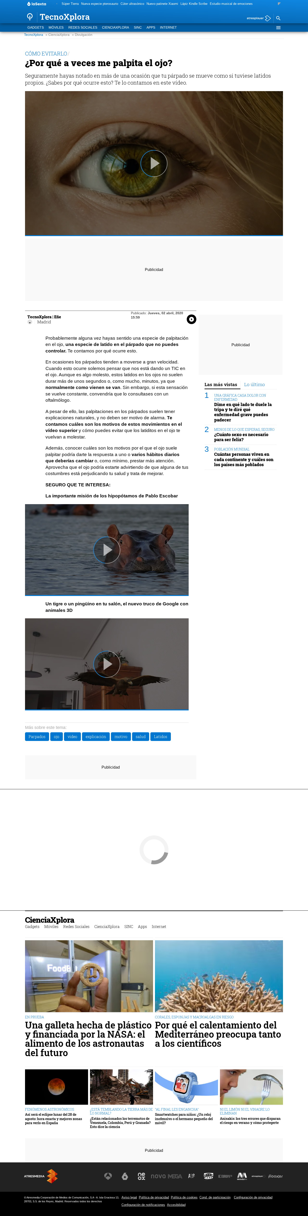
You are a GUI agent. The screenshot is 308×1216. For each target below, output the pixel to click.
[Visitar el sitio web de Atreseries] (192, 1176)
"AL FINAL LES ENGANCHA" (177, 1109)
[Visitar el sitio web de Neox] (141, 1176)
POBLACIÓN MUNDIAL (232, 449)
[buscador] (278, 18)
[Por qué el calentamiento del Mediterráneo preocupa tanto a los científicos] (219, 976)
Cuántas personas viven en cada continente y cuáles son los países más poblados (243, 459)
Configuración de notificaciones (143, 1205)
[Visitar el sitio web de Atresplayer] (259, 1176)
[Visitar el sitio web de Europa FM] (225, 1176)
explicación (96, 736)
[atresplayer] (257, 18)
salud (141, 736)
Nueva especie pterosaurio (99, 4)
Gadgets (35, 27)
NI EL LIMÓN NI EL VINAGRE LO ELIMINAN (245, 1111)
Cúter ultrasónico (132, 4)
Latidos (160, 736)
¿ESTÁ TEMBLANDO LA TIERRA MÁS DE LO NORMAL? (121, 1111)
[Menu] (278, 27)
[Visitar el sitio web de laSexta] (125, 1176)
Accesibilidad (176, 1205)
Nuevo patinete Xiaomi (162, 4)
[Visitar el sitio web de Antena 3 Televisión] (108, 1176)
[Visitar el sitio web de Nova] (158, 1176)
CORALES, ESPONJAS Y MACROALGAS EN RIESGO (194, 1017)
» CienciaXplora (57, 35)
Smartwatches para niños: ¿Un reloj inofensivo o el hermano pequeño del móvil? (184, 1118)
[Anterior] (56, 4)
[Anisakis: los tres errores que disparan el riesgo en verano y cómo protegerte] (251, 1087)
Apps (151, 27)
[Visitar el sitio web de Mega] (175, 1176)
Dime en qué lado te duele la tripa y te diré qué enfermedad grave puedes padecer (243, 412)
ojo (56, 736)
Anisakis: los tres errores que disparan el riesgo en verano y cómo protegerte (250, 1120)
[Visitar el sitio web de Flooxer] (275, 1176)
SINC (138, 27)
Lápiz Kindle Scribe (193, 4)
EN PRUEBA (34, 1017)
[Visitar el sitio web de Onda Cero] (208, 1176)
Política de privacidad (154, 1197)
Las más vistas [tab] (221, 384)
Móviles (56, 27)
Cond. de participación (215, 1197)
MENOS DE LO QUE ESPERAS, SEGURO (244, 429)
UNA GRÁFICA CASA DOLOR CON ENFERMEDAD (240, 397)
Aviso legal (129, 1197)
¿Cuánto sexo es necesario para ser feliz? (241, 437)
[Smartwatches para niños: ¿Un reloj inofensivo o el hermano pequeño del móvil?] (186, 1087)
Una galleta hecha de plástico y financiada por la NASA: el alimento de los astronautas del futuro (88, 1038)
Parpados (37, 736)
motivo (121, 736)
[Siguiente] (279, 4)
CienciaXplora (115, 27)
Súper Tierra (70, 4)
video (72, 736)
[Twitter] (29, 322)
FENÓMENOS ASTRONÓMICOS (49, 1109)
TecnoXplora (33, 35)
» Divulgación (82, 35)
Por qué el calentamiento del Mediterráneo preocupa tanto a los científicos (218, 1034)
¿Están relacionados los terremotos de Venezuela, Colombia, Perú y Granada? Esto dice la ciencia (120, 1122)
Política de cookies (184, 1197)
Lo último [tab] (254, 384)
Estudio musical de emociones (231, 4)
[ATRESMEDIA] (41, 1176)
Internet (168, 27)
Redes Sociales (82, 27)
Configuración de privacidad (253, 1197)
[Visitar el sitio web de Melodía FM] (242, 1176)
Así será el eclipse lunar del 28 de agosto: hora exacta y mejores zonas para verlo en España (53, 1118)
